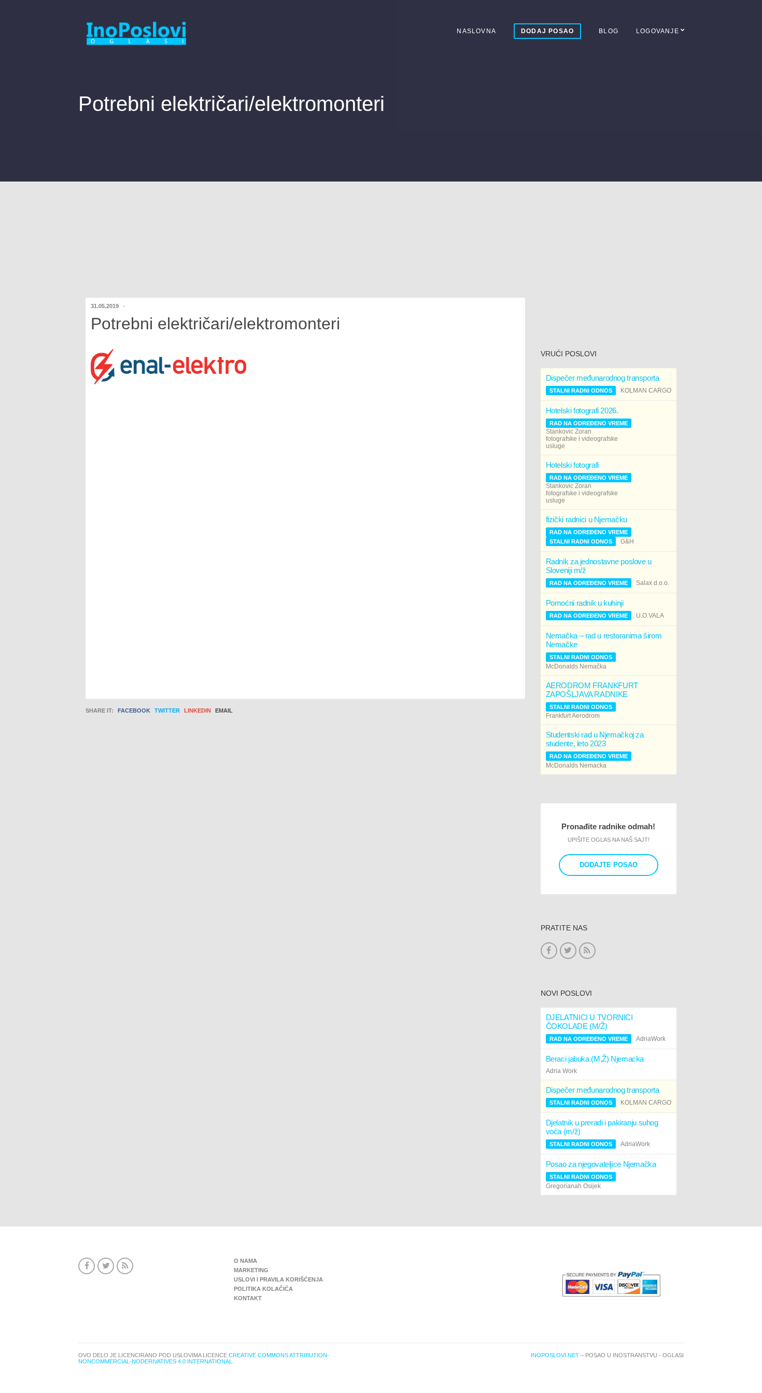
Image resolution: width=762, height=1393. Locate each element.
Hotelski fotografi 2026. (582, 410)
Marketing (251, 1270)
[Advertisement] (381, 221)
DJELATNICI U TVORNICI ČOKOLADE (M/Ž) (589, 1021)
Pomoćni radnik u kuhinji (585, 602)
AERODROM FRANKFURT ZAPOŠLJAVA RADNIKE (592, 690)
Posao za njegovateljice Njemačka (601, 1164)
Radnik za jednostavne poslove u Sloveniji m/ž (599, 566)
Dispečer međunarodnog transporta (602, 377)
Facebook (134, 710)
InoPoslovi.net (555, 1355)
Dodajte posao (609, 865)
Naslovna (476, 31)
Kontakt (248, 1298)
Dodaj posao (547, 31)
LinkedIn (197, 710)
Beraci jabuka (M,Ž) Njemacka (595, 1058)
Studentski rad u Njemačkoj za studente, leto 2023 (595, 739)
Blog (608, 31)
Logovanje (657, 31)
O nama (245, 1261)
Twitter (167, 710)
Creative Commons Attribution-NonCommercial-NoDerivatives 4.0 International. (203, 1358)
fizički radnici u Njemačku (586, 519)
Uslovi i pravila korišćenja (278, 1279)
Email (224, 710)
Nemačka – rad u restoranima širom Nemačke (604, 640)
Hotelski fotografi (572, 465)
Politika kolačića (263, 1289)
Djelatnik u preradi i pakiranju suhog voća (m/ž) (602, 1127)
